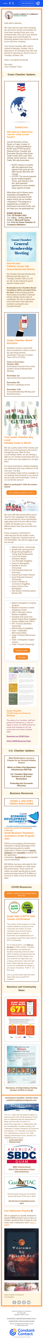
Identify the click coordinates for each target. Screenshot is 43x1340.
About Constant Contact (26, 1321)
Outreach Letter (22, 650)
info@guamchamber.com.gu (24, 1324)
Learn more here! (16, 1140)
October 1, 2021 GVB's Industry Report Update (21, 802)
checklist (21, 853)
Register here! (21, 127)
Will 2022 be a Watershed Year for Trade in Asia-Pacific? (19, 134)
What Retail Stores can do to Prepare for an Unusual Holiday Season (21, 760)
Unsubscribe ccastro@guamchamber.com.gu (21, 1318)
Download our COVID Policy (18, 736)
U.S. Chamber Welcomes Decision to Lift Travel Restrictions (21, 776)
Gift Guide (22, 657)
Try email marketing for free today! (21, 1337)
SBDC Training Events (22, 1167)
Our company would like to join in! (21, 493)
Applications (21, 857)
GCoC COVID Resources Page (19, 741)
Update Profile (13, 1321)
